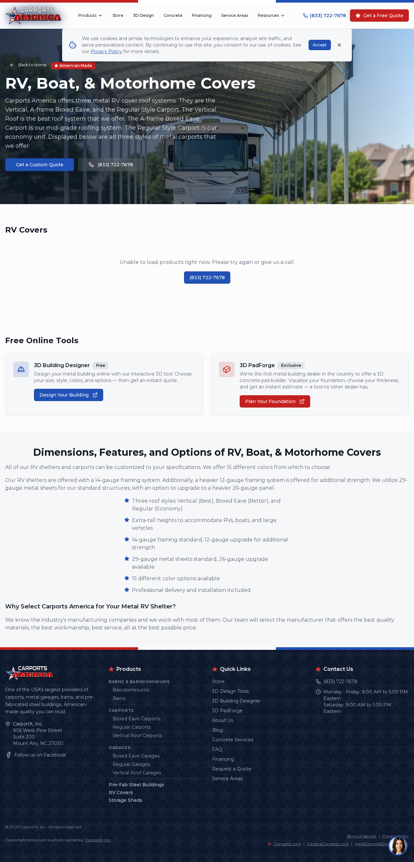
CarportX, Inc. (28, 724)
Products (87, 15)
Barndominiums (131, 690)
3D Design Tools (230, 691)
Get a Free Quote (383, 15)
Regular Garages (131, 764)
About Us (222, 720)
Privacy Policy (106, 51)
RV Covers (121, 792)
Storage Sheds (125, 800)
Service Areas (234, 15)
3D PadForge (227, 711)
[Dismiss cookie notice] (339, 45)
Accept (320, 44)
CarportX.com (287, 843)
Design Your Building (64, 395)
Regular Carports (132, 727)
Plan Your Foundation (270, 401)
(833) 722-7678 (328, 15)
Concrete (173, 15)
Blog (217, 730)
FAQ (217, 749)
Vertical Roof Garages (137, 773)
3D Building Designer (236, 701)
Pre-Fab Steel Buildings (136, 785)
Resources (268, 15)
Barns (119, 698)
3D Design (143, 15)
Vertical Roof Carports (137, 735)
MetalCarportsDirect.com (378, 843)
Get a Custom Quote (39, 165)
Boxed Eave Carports (136, 719)
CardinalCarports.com (328, 843)
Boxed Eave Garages (136, 756)
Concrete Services (232, 740)
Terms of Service (361, 836)
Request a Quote (231, 769)
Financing (202, 15)
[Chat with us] (398, 846)
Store (118, 15)
